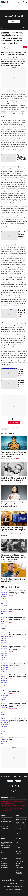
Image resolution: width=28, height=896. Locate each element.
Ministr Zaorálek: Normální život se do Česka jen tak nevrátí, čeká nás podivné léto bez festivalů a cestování (22, 372)
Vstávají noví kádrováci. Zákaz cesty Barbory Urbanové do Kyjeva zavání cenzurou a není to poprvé (12, 504)
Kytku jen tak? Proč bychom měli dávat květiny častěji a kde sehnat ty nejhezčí (17, 675)
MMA (17, 842)
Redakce (10, 776)
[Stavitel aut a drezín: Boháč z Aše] (5, 611)
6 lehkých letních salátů (20, 833)
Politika (3, 838)
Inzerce (15, 776)
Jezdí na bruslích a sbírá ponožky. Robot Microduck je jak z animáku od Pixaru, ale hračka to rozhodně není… (18, 720)
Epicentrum (3, 819)
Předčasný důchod (19, 861)
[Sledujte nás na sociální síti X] (10, 786)
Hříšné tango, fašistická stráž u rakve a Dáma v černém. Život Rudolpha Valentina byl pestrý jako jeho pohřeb (13, 557)
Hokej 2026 (18, 845)
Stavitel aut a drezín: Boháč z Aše (16, 609)
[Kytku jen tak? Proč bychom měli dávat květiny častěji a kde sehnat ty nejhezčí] (5, 680)
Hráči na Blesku (18, 801)
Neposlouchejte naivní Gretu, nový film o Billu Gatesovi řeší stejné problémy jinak (22, 157)
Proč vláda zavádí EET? (5, 847)
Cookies (21, 887)
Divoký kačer (3, 852)
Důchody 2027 (18, 865)
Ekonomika (9, 7)
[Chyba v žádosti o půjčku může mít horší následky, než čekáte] (5, 667)
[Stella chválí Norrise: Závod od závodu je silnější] (5, 740)
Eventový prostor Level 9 (10, 808)
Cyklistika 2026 (18, 853)
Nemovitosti (7, 805)
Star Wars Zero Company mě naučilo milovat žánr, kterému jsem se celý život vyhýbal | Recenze (17, 648)
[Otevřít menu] (26, 2)
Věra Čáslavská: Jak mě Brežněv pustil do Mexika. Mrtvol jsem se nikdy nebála (13, 479)
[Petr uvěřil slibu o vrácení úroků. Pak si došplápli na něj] (13, 570)
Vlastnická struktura (18, 889)
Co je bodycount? (4, 828)
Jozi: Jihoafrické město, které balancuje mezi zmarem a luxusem (17, 690)
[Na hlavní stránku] (4, 2)
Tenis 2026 (18, 847)
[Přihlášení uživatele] (23, 2)
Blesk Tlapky (12, 801)
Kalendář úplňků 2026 (5, 826)
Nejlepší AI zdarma (4, 865)
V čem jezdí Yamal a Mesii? (6, 823)
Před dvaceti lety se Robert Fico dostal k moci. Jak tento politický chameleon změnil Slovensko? (13, 454)
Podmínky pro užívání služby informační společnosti (14, 886)
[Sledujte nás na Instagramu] (15, 786)
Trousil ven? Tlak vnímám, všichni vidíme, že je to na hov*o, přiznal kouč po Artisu (18, 633)
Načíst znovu (14, 21)
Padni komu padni (4, 849)
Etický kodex (23, 891)
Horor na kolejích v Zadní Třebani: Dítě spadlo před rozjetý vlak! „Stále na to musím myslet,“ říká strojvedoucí (17, 592)
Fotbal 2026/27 (18, 844)
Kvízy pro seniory (4, 824)
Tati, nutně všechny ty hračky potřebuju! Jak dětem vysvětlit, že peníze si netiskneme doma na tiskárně (21, 312)
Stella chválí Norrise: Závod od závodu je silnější (17, 738)
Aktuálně (3, 815)
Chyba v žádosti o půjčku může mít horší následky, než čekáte (18, 664)
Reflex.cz (3, 7)
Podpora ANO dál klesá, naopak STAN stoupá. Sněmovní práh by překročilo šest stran (17, 619)
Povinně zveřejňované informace (14, 892)
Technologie (4, 858)
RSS (20, 776)
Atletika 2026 (18, 851)
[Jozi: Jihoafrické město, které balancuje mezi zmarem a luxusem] (5, 694)
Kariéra (25, 776)
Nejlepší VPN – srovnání (5, 869)
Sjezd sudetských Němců (6, 845)
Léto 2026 (18, 815)
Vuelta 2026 (11, 810)
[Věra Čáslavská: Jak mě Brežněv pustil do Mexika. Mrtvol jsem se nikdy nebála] (14, 469)
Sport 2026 (18, 838)
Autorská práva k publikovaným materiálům (14, 884)
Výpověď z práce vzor (5, 850)
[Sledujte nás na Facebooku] (13, 786)
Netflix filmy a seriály (5, 870)
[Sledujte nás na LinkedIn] (18, 786)
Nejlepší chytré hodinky (5, 867)
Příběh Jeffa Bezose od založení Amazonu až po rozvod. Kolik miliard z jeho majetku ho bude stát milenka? (22, 234)
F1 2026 (17, 849)
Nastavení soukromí (9, 889)
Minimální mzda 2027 (20, 867)
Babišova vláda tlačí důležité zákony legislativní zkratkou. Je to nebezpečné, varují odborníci (13, 530)
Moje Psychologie (4, 801)
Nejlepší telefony (4, 863)
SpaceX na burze (4, 861)
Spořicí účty (18, 863)
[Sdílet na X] (15, 419)
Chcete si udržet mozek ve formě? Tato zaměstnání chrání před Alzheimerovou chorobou (17, 705)
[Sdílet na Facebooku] (13, 419)
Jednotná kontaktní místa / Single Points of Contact (11, 891)
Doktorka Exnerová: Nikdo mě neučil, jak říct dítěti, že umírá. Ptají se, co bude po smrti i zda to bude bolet (22, 383)
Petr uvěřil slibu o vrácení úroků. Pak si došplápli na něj (13, 580)
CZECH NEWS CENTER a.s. (18, 879)
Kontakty (3, 776)
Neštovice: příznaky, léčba (6, 821)
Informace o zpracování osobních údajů (11, 887)
